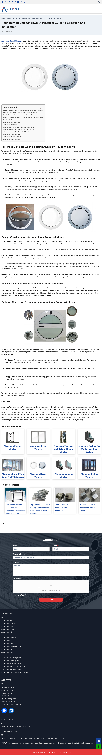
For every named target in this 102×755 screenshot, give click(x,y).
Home (3, 18)
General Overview (7, 687)
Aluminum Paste (7, 655)
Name (15, 546)
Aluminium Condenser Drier (11, 646)
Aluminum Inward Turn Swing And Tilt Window (17, 132)
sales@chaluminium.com (13, 735)
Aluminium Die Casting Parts (11, 663)
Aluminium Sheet (7, 629)
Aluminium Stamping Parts (10, 661)
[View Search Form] (99, 2)
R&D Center (5, 696)
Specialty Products (8, 690)
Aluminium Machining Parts (11, 658)
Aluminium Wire (7, 643)
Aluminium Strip (7, 635)
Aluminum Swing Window (11, 124)
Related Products (8, 120)
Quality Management (8, 699)
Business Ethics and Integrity (11, 704)
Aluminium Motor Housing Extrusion (14, 666)
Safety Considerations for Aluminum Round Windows (20, 115)
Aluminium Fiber (7, 652)
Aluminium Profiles (8, 623)
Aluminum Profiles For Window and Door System (18, 129)
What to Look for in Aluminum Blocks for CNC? (88, 508)
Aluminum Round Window (11, 134)
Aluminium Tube (7, 620)
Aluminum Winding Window (12, 136)
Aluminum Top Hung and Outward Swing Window (18, 127)
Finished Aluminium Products (11, 669)
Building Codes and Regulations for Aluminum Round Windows (23, 117)
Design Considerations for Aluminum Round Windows (20, 112)
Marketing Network (8, 701)
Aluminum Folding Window (11, 122)
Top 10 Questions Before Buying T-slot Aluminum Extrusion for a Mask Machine (40, 509)
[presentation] (12, 437)
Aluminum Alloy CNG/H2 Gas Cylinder (15, 672)
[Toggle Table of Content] (41, 107)
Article (9, 18)
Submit (51, 600)
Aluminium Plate (7, 626)
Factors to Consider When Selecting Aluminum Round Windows (23, 110)
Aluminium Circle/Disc (9, 638)
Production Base (7, 693)
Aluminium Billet (7, 649)
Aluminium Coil (6, 640)
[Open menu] (99, 8)
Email (55, 546)
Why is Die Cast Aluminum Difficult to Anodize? (63, 508)
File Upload (17, 578)
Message (16, 562)
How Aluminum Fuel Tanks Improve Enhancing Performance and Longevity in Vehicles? (15, 511)
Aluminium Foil (6, 632)
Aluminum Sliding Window (11, 139)
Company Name (19, 554)
